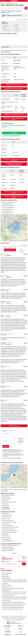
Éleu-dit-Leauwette (10, 11)
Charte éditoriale (16, 616)
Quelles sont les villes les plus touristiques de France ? (14, 164)
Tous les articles (5, 617)
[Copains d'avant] (7, 632)
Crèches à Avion (6, 535)
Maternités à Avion (6, 537)
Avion (16, 3)
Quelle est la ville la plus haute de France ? (15, 197)
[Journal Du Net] (7, 629)
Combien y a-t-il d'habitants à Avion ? (14, 114)
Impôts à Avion (5, 523)
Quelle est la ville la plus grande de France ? (15, 192)
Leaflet (10, 240)
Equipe (11, 616)
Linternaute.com (7, 561)
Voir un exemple (22, 561)
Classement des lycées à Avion (9, 532)
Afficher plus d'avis (14, 425)
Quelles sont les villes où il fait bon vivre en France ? (14, 159)
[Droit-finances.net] (20, 629)
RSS (10, 617)
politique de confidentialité (16, 458)
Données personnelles (21, 617)
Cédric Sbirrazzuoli (6, 578)
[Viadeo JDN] (20, 632)
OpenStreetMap (19, 240)
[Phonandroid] (20, 634)
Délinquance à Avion (7, 516)
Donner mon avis (10, 250)
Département (6, 26)
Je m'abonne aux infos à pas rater (13, 15)
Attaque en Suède (6, 585)
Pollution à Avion (6, 518)
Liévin (3, 505)
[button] (2, 216)
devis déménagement (6, 52)
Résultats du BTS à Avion (8, 550)
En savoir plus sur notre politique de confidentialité (11, 135)
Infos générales (5, 47)
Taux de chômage (5, 111)
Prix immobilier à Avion (7, 541)
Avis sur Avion (17, 30)
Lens (3, 503)
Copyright (14, 553)
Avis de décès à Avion (7, 515)
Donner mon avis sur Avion (15, 84)
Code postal (5, 25)
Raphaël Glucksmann (7, 586)
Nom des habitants (6, 30)
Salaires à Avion (5, 513)
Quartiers (17, 28)
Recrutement (14, 617)
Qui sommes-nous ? (5, 616)
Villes (4, 3)
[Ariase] (7, 634)
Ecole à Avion (5, 534)
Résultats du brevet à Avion (8, 548)
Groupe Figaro (9, 620)
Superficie (17, 25)
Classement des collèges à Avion (9, 530)
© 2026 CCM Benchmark (17, 620)
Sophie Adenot (5, 576)
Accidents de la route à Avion (8, 529)
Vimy (9, 12)
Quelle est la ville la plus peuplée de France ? (14, 119)
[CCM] (20, 626)
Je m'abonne (13, 133)
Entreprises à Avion (6, 539)
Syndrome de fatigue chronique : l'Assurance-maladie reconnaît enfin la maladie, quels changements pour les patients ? (14, 581)
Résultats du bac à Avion (7, 547)
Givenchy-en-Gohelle (7, 502)
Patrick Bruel (5, 574)
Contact (25, 616)
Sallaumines (3, 12)
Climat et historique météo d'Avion (10, 527)
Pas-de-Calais (10, 3)
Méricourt (19, 11)
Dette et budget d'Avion (7, 525)
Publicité (21, 616)
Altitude (16, 26)
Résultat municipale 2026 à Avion (10, 545)
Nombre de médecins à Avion (9, 522)
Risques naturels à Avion (7, 520)
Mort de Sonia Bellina (7, 573)
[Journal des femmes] (7, 626)
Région (4, 28)
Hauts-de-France (17, 60)
